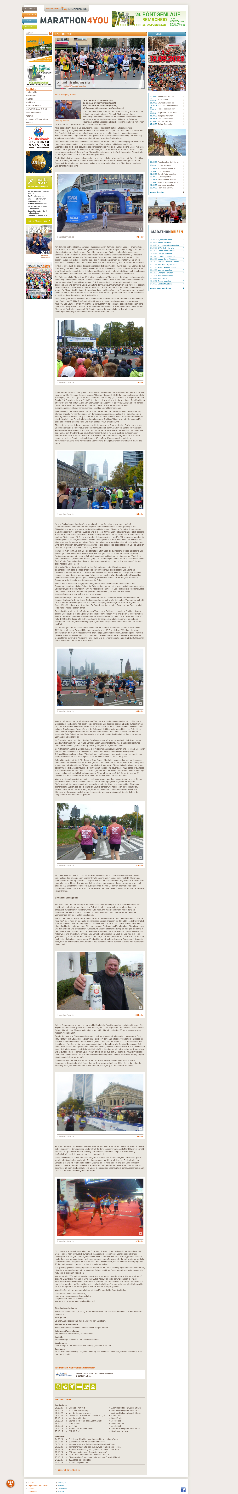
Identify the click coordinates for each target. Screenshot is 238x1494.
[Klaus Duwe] (110, 1415)
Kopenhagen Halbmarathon (168, 245)
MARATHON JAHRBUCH (37, 109)
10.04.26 (59, 1442)
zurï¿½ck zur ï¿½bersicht (69, 1470)
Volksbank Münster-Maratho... (169, 182)
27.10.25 (59, 1452)
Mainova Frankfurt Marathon (75, 86)
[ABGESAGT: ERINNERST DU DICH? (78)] (67, 1415)
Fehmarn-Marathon (165, 121)
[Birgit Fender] (110, 1418)
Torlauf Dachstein (165, 124)
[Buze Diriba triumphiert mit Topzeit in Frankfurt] (67, 1455)
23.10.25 (59, 1462)
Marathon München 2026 (37, 216)
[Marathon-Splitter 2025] (67, 1462)
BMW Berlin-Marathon (166, 248)
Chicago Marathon (165, 253)
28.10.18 (59, 1421)
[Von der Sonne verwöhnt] (67, 1413)
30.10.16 (59, 1426)
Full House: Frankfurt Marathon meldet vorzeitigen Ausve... (94, 1439)
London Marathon (165, 284)
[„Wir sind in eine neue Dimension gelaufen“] (67, 1452)
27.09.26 (154, 248)
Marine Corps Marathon (167, 259)
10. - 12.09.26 (153, 165)
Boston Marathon (164, 281)
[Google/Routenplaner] (93, 1386)
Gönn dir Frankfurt (77, 1408)
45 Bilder (139, 514)
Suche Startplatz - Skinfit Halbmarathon (37, 207)
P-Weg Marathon (164, 165)
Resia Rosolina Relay (166, 109)
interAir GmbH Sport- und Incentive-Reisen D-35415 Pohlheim (94, 1374)
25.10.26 (154, 259)
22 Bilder (139, 382)
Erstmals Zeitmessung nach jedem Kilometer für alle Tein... (94, 1449)
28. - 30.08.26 (153, 99)
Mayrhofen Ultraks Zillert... (168, 113)
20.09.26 (154, 245)
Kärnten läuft (163, 100)
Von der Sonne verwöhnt (80, 1413)
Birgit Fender (117, 1418)
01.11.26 (153, 264)
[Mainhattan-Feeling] (67, 1418)
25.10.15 (59, 1429)
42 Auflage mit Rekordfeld (80, 1460)
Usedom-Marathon (165, 119)
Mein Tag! (73, 1426)
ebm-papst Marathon (166, 185)
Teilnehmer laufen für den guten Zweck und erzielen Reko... (95, 1447)
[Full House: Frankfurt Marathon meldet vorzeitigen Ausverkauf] (67, 1439)
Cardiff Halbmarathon (166, 251)
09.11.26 (153, 267)
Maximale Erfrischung (78, 1410)
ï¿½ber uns (32, 1491)
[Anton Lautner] (110, 1423)
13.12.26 (154, 276)
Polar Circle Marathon (166, 256)
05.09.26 (154, 116)
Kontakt (29, 123)
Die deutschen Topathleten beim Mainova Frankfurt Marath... (95, 1457)
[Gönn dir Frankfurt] (67, 1408)
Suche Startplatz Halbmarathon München (37, 203)
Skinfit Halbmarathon (36, 196)
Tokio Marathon (164, 278)
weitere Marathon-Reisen (160, 288)
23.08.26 (154, 96)
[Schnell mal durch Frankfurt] (67, 1428)
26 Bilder (139, 1136)
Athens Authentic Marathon (168, 267)
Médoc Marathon (164, 242)
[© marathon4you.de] (100, 231)
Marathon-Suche (33, 106)
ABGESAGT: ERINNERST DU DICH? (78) (87, 1416)
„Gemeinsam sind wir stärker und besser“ (87, 1442)
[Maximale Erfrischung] (67, 1410)
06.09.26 (154, 162)
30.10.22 (59, 1413)
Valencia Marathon (165, 270)
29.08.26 (154, 103)
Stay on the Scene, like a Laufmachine (85, 1421)
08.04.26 (59, 1444)
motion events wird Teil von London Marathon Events (92, 1444)
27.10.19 (59, 1418)
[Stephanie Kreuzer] (110, 1431)
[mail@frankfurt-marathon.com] (65, 1386)
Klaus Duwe (116, 1416)
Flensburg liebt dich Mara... (168, 162)
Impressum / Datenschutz (37, 119)
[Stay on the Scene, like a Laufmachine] (67, 1421)
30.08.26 (154, 240)
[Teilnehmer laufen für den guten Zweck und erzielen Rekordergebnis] (67, 1447)
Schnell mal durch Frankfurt (81, 1429)
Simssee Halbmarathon (37, 199)
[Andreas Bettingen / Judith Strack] (110, 1408)
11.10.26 (153, 253)
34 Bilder (139, 711)
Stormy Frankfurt (76, 1423)
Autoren (29, 116)
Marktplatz (30, 102)
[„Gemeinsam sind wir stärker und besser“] (67, 1442)
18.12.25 (59, 1449)
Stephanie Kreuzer (119, 1431)
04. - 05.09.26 (153, 108)
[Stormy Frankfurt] (67, 1423)
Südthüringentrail (164, 177)
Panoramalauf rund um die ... (169, 106)
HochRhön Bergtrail (165, 188)
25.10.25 (59, 1457)
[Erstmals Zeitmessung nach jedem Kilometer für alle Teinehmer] (67, 1449)
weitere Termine (157, 192)
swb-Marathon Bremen (167, 180)
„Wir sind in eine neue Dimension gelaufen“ (88, 1452)
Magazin (28, 27)
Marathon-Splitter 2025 (79, 1462)
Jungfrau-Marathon (165, 116)
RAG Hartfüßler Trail (166, 96)
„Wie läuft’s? (74, 1431)
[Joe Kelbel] (110, 1421)
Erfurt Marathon (164, 171)
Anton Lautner (117, 1423)
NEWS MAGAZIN (33, 112)
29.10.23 (59, 1410)
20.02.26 (59, 1447)
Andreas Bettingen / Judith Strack (126, 1408)
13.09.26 (154, 180)
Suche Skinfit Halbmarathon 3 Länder (38, 192)
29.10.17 (59, 1423)
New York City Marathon (167, 264)
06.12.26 (154, 270)
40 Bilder (139, 237)
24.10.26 (154, 256)
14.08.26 (59, 1439)
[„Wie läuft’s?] (67, 1431)
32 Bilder (139, 865)
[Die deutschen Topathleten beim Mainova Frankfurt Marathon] (67, 1457)
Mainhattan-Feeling (77, 1418)
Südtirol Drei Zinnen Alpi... (168, 168)
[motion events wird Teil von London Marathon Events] (67, 1444)
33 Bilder (139, 1015)
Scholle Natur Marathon (167, 174)
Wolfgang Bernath (69, 95)
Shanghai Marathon (165, 273)
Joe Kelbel (116, 1421)
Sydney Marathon (165, 240)
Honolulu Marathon (165, 276)
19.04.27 (154, 281)
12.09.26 (154, 168)
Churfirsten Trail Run (166, 103)
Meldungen (30, 9)
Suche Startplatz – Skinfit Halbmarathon (37, 212)
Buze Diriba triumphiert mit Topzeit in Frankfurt (89, 1455)
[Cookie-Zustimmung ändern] (10, 1484)
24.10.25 (59, 1460)
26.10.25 (59, 1408)
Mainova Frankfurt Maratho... (169, 262)
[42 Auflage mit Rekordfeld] (67, 1460)
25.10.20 (59, 1416)
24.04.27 (154, 284)
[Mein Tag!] (67, 1426)
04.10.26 (154, 251)
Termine (28, 21)
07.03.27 (154, 278)
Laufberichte (31, 15)
